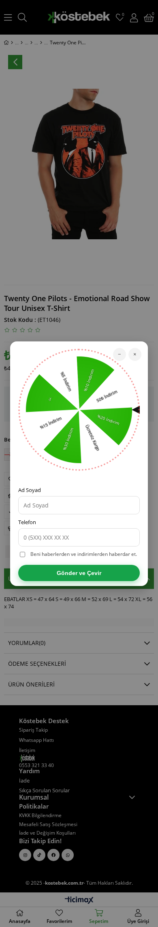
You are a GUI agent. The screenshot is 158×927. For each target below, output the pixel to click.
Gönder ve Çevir (79, 573)
